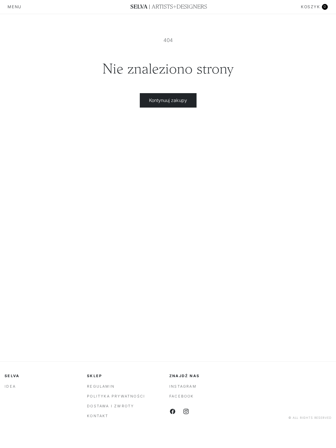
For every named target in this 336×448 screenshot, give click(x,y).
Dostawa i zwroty (110, 406)
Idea (10, 386)
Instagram (183, 386)
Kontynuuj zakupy (168, 100)
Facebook (181, 396)
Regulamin (101, 386)
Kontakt (97, 416)
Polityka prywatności (116, 396)
